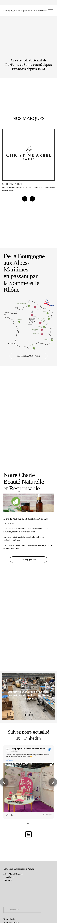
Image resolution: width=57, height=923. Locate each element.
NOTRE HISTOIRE (28, 714)
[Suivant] (32, 199)
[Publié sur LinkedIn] (49, 749)
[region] (28, 164)
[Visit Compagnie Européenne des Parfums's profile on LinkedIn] (8, 750)
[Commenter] (11, 815)
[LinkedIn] (28, 834)
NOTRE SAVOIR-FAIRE (28, 356)
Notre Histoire (9, 919)
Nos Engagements (28, 559)
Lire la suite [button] (9, 760)
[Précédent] (24, 199)
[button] (4, 782)
